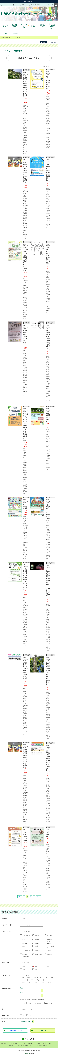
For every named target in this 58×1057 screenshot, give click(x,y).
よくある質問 (14, 1043)
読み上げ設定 (53, 42)
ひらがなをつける (29, 1)
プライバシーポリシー (48, 1043)
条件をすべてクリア (16, 1030)
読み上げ (44, 42)
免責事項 (37, 1043)
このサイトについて (6, 5)
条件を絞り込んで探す (29, 58)
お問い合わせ (24, 5)
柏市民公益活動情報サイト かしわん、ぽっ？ (11, 37)
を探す (14, 25)
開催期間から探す (6, 988)
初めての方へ (4, 1043)
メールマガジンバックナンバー (41, 1045)
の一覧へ (5, 25)
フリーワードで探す (7, 925)
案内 (24, 26)
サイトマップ (12, 1045)
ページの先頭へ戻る (30, 1039)
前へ (20, 896)
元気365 (32, 1053)
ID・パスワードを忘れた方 (24, 1045)
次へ (38, 896)
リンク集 (22, 1043)
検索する (43, 1030)
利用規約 (30, 1043)
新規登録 (16, 5)
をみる (42, 25)
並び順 (3, 1021)
